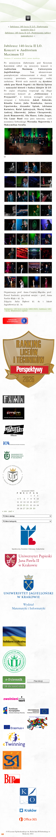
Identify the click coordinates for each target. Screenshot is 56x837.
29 (31, 509)
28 (27, 509)
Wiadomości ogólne (19, 311)
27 (24, 509)
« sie (4, 511)
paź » (11, 511)
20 (24, 505)
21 (27, 505)
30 (34, 509)
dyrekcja (36, 58)
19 (21, 505)
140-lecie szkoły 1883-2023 (26, 309)
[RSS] (2, 834)
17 (37, 502)
